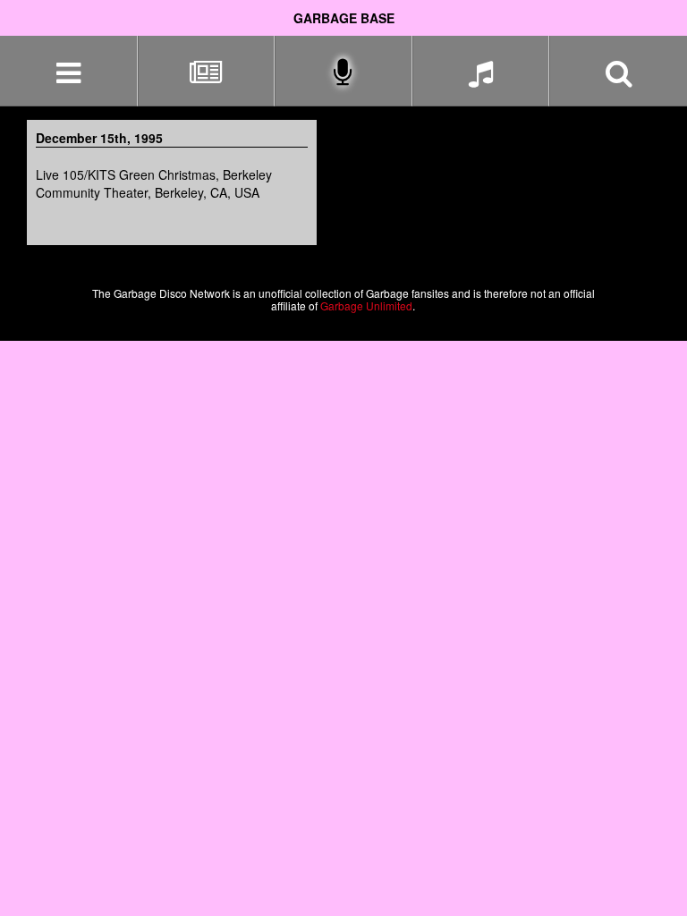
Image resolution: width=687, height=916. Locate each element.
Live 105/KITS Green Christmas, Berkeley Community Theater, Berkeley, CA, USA (154, 183)
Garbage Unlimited (366, 305)
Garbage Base (343, 18)
